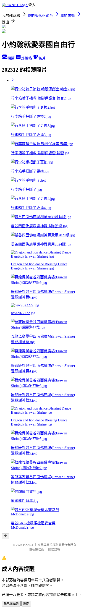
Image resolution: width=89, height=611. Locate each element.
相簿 (11, 58)
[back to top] (5, 536)
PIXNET (28, 544)
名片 (42, 58)
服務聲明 (54, 549)
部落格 (27, 58)
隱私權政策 (36, 549)
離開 (26, 604)
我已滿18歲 (11, 604)
